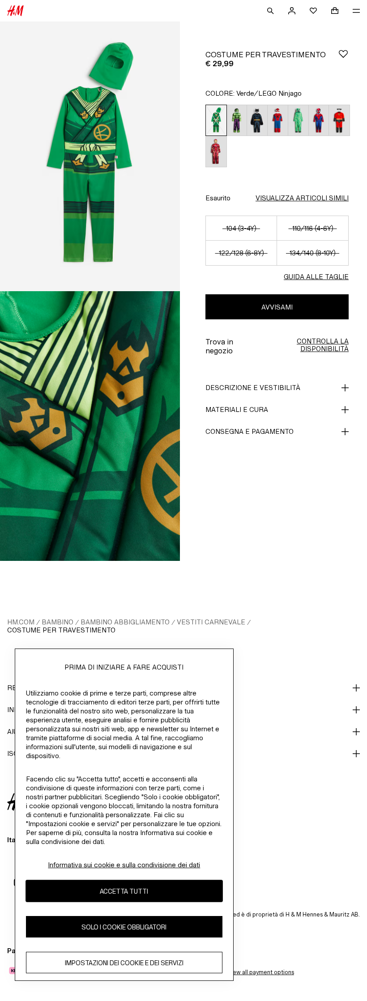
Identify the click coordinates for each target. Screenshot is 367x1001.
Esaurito (217, 198)
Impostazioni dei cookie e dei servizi (124, 963)
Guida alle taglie (316, 276)
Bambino (57, 622)
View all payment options (260, 972)
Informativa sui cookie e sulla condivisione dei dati (124, 865)
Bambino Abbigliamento (125, 622)
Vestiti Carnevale (211, 622)
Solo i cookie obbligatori (123, 927)
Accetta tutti (124, 891)
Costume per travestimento (61, 630)
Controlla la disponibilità (323, 344)
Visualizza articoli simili (302, 198)
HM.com (20, 622)
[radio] (215, 120)
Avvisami (277, 307)
